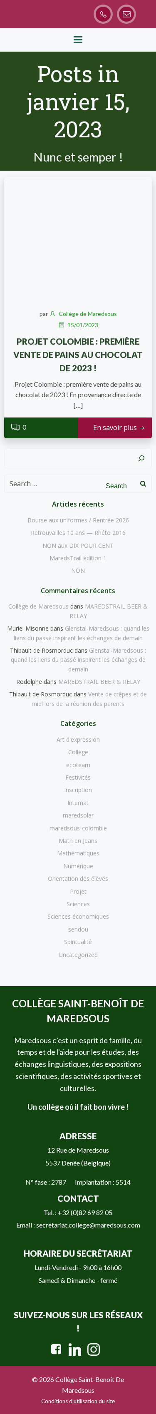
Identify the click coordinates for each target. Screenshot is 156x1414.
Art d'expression (78, 739)
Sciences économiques (78, 916)
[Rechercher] (141, 458)
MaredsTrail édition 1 (78, 558)
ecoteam (78, 765)
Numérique (78, 866)
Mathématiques (78, 853)
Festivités (78, 777)
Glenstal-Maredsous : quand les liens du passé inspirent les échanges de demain (78, 659)
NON (78, 570)
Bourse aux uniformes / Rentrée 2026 (78, 520)
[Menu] (78, 39)
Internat (78, 803)
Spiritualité (78, 942)
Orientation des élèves (78, 878)
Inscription (78, 790)
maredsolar (78, 815)
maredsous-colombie (78, 828)
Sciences (78, 904)
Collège (78, 752)
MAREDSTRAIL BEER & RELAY (99, 682)
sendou (78, 929)
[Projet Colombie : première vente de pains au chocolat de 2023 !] (78, 238)
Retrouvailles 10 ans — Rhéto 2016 (78, 533)
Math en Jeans (78, 841)
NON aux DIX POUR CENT (78, 545)
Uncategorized (78, 955)
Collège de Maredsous (88, 313)
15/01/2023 (82, 324)
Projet (78, 891)
